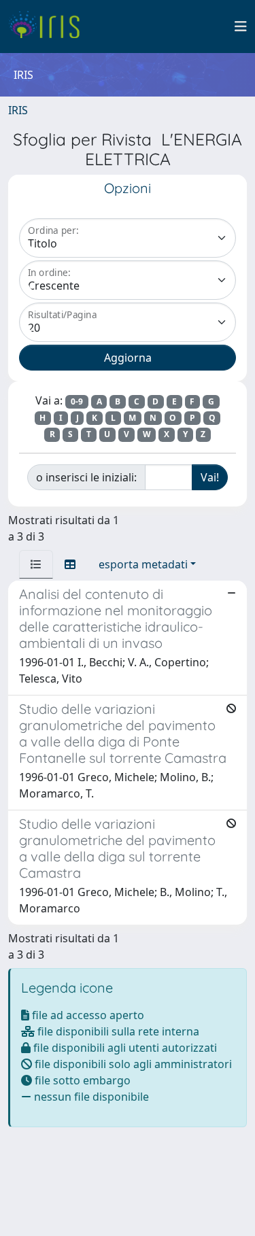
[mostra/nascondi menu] (241, 26)
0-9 (77, 401)
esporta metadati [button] (143, 564)
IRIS (18, 110)
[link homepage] (49, 26)
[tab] (36, 564)
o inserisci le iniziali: (86, 477)
